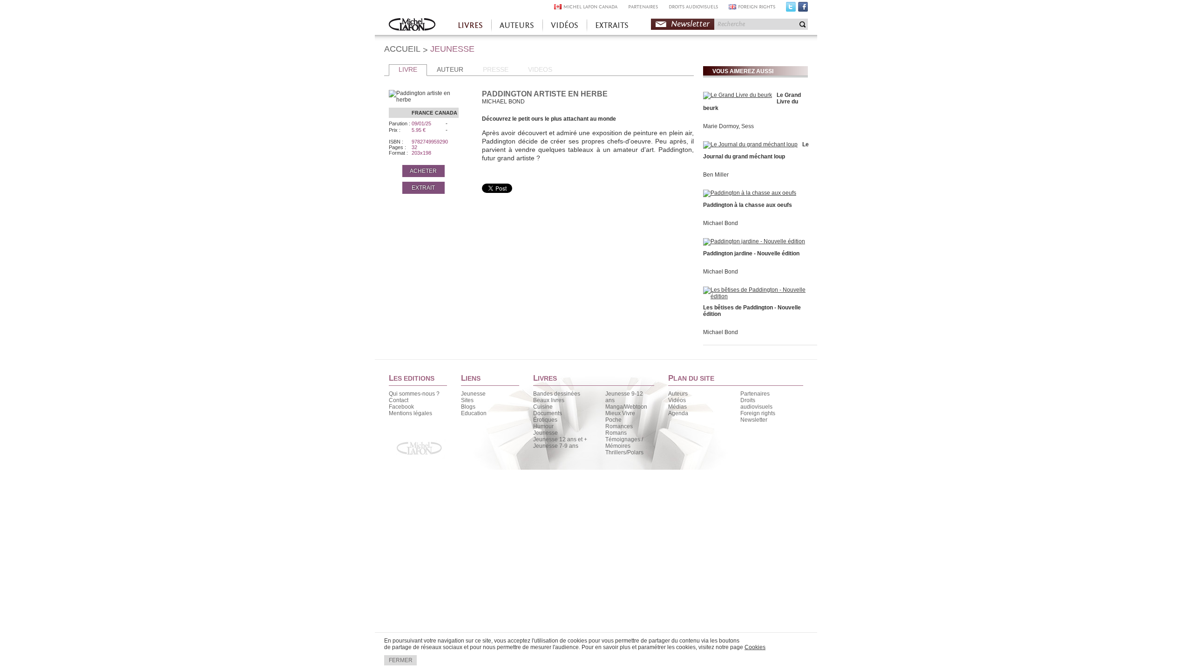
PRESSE (495, 69)
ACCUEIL (402, 49)
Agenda (678, 413)
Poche (613, 420)
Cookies (755, 647)
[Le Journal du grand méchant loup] (750, 144)
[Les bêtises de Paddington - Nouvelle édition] (754, 296)
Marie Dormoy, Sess (728, 126)
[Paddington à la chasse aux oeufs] (749, 193)
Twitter (791, 9)
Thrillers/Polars (624, 452)
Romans (616, 433)
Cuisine (543, 407)
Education (474, 413)
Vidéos (677, 400)
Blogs (468, 407)
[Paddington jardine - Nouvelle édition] (754, 241)
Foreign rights (757, 413)
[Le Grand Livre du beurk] (737, 95)
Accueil (412, 25)
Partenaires (755, 393)
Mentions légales (410, 413)
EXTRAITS (612, 25)
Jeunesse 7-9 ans (555, 446)
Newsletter (690, 24)
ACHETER (423, 171)
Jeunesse (473, 393)
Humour (543, 426)
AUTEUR (450, 69)
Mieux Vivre (620, 413)
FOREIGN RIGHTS (756, 7)
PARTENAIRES (643, 7)
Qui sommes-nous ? (414, 393)
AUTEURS (517, 25)
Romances (619, 426)
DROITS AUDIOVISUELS (693, 7)
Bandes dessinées (556, 393)
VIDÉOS (564, 25)
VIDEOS (540, 69)
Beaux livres (548, 400)
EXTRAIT (423, 188)
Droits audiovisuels (756, 403)
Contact (398, 400)
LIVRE (408, 69)
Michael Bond (720, 223)
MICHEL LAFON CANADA (590, 7)
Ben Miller (716, 174)
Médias (677, 407)
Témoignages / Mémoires (624, 442)
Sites (467, 400)
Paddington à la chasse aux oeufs (747, 205)
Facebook (803, 9)
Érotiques (545, 420)
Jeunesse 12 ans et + (560, 439)
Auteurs (678, 393)
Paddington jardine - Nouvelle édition (751, 253)
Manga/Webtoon (626, 407)
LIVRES (470, 25)
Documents (547, 413)
